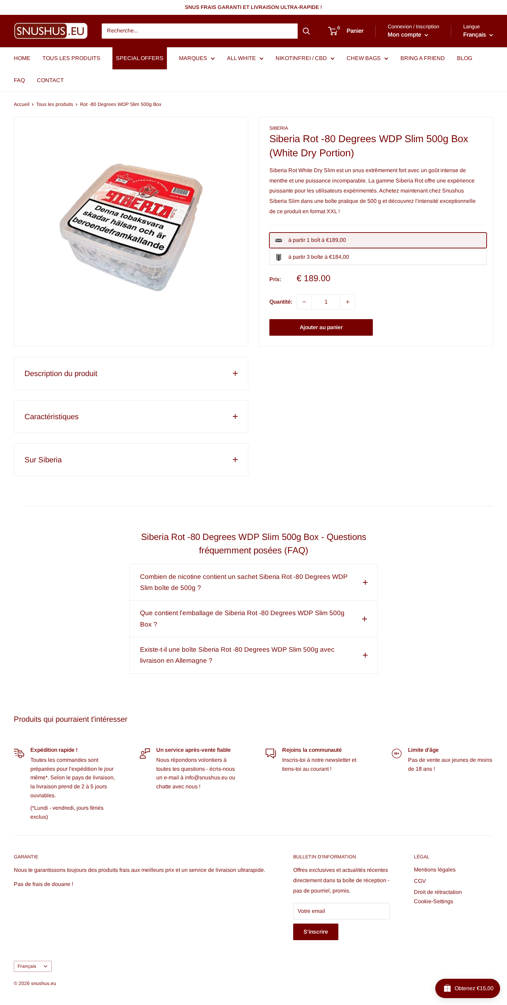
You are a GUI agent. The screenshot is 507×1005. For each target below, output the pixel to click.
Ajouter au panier (321, 327)
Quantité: (280, 302)
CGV (420, 881)
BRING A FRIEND (422, 58)
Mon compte (405, 34)
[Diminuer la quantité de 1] (304, 302)
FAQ (19, 80)
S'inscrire (316, 932)
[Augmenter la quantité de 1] (347, 302)
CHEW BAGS (364, 58)
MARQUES (193, 58)
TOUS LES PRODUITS (71, 58)
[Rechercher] (306, 31)
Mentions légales (435, 870)
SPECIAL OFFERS (139, 58)
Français (27, 966)
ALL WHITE (241, 58)
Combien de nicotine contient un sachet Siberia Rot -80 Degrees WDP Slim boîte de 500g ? (244, 582)
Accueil (21, 104)
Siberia (278, 128)
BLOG (464, 58)
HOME (22, 58)
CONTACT (50, 80)
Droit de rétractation (438, 892)
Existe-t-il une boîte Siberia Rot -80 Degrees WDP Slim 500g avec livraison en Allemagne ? (237, 655)
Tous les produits (54, 104)
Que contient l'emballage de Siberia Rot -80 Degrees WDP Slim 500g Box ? (242, 618)
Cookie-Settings (433, 901)
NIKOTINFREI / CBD (301, 58)
